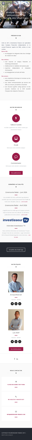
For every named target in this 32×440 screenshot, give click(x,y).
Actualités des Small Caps (16, 249)
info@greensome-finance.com (16, 414)
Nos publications (16, 173)
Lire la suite (24, 201)
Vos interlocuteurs (16, 349)
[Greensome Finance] (8, 4)
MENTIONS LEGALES (7, 435)
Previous (2, 14)
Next (29, 14)
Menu (28, 3)
